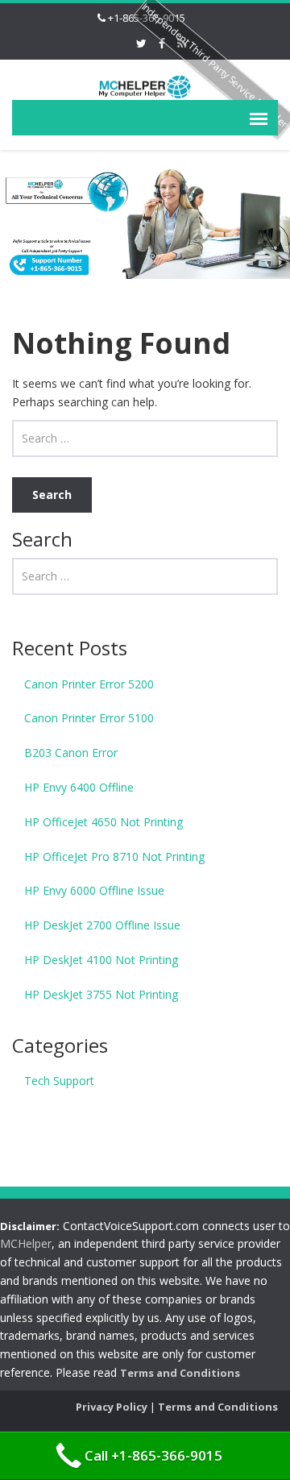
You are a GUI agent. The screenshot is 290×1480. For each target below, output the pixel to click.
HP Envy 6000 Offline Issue (94, 890)
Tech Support (59, 1080)
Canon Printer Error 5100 (89, 717)
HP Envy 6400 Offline (79, 787)
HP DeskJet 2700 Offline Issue (102, 925)
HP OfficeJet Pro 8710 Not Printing (114, 856)
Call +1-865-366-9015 (153, 1455)
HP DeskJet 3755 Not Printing (101, 994)
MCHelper (26, 1243)
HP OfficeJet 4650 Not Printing (103, 821)
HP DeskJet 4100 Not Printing (101, 959)
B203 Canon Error (71, 752)
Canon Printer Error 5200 (89, 684)
